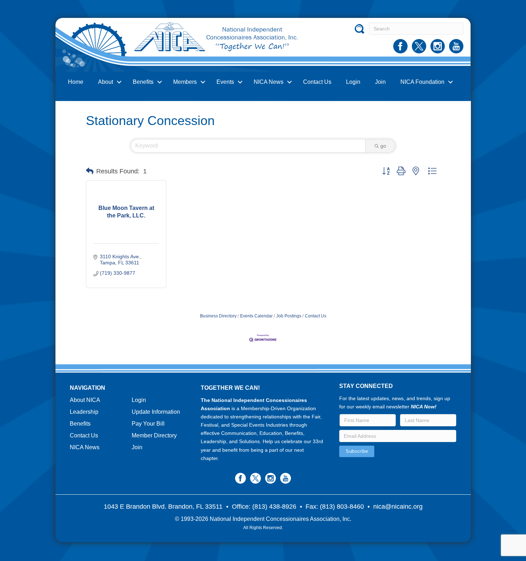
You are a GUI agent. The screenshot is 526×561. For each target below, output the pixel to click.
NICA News (268, 82)
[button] (89, 171)
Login (353, 82)
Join (380, 82)
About (105, 82)
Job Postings (288, 315)
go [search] (383, 146)
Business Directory (218, 315)
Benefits (143, 82)
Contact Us (317, 82)
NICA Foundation (422, 82)
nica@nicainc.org (398, 506)
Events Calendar (256, 315)
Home (75, 82)
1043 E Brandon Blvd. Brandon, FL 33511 (163, 506)
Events (225, 82)
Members (185, 82)
